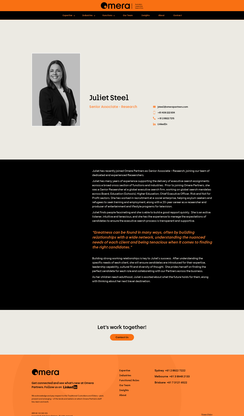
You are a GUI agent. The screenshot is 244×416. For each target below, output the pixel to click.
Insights (145, 15)
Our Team (128, 15)
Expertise (124, 370)
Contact (177, 15)
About (161, 15)
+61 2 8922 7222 (175, 370)
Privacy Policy (206, 414)
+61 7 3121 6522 (177, 382)
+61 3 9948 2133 (179, 376)
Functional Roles (129, 380)
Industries (125, 375)
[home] (122, 5)
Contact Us (122, 337)
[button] (69, 15)
